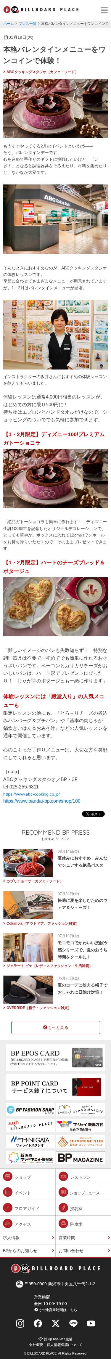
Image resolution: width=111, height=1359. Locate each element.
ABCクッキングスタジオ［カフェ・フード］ (42, 72)
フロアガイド (26, 1208)
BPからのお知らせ (20, 1250)
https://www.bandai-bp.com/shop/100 (42, 801)
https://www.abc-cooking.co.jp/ (31, 794)
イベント (22, 1193)
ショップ (22, 1177)
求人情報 (11, 1237)
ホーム (8, 24)
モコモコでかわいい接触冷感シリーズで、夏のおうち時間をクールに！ (82, 949)
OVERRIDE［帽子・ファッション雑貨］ (39, 1008)
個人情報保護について (64, 1345)
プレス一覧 (27, 24)
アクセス (22, 1224)
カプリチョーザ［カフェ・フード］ (35, 881)
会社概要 (36, 1345)
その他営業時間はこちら (57, 1310)
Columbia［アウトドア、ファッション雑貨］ (43, 923)
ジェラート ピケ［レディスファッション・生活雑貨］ (50, 966)
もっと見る (58, 1027)
